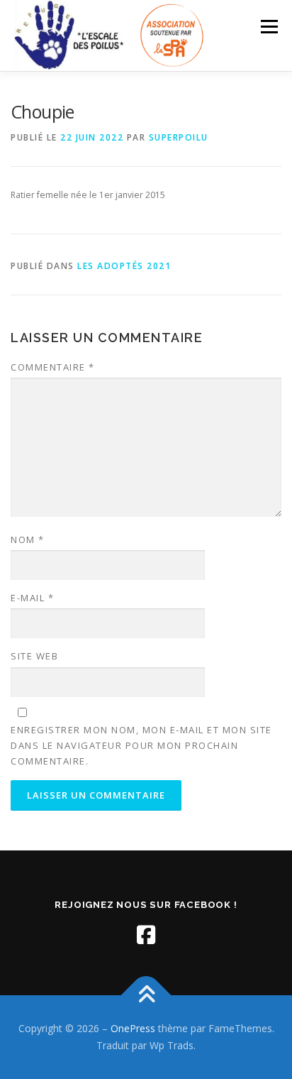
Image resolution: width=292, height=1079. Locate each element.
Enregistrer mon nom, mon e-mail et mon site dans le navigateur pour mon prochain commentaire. (141, 745)
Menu (268, 27)
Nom (28, 539)
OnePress (133, 1028)
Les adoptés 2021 (124, 266)
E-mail (32, 597)
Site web (34, 656)
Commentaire (53, 367)
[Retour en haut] (146, 995)
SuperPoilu (178, 137)
